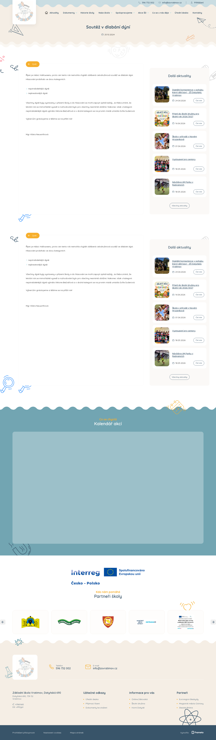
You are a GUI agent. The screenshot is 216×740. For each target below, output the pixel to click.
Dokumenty (69, 12)
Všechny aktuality (179, 206)
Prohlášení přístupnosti (23, 732)
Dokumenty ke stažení (96, 707)
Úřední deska (181, 12)
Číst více (199, 101)
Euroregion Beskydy (189, 699)
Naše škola (104, 12)
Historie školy (87, 12)
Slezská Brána (186, 707)
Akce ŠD (142, 12)
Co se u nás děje (160, 12)
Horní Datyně (138, 707)
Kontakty (197, 12)
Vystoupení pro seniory (183, 159)
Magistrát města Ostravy (191, 703)
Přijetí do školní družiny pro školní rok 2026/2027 (185, 115)
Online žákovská (140, 699)
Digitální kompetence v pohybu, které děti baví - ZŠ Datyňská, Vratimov (188, 93)
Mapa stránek (76, 732)
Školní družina (138, 703)
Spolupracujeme (124, 12)
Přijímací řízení (93, 703)
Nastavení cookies (52, 732)
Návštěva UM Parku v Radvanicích (182, 183)
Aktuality (54, 12)
